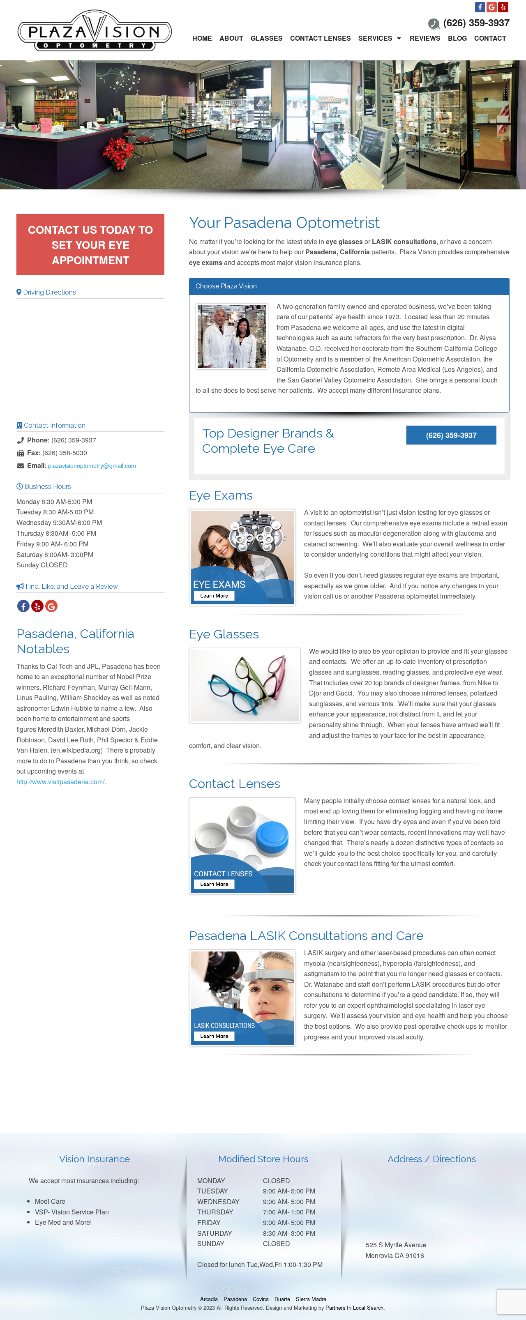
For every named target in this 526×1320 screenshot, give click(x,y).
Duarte (282, 1299)
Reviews (425, 38)
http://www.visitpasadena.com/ (60, 781)
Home (202, 38)
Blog (457, 38)
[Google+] (492, 7)
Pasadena (235, 1299)
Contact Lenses (320, 38)
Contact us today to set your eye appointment (90, 244)
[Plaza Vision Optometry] (94, 29)
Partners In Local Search (354, 1307)
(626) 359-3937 (451, 435)
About (231, 38)
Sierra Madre (311, 1299)
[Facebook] (480, 7)
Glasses (267, 38)
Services (375, 38)
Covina (261, 1299)
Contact (490, 38)
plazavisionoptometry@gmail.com (92, 465)
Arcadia (209, 1299)
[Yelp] (503, 7)
